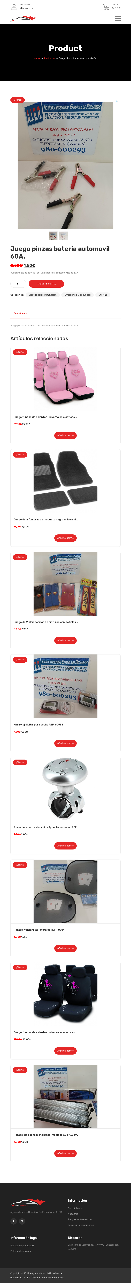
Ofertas (103, 294)
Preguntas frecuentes (80, 1219)
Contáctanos (75, 1208)
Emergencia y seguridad (78, 294)
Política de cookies (20, 1251)
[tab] (20, 313)
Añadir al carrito (46, 283)
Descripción (20, 313)
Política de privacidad (22, 1245)
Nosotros (73, 1213)
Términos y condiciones (81, 1225)
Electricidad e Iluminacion (43, 294)
